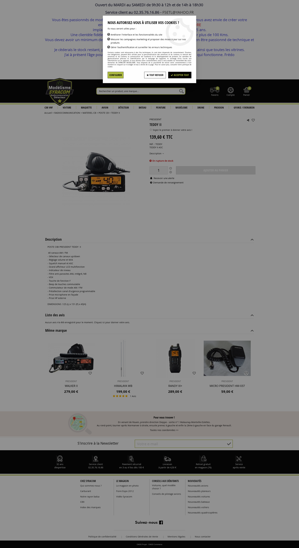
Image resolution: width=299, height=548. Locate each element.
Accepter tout (181, 75)
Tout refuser (156, 75)
